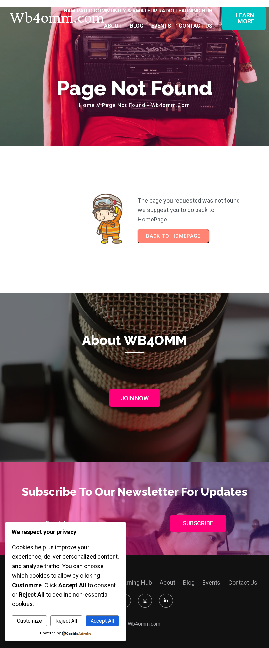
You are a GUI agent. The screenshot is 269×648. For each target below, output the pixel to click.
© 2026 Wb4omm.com (134, 624)
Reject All (66, 621)
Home (87, 105)
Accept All (102, 621)
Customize (29, 621)
